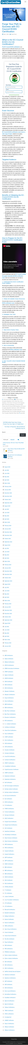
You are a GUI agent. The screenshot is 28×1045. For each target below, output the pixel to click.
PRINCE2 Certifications (10, 952)
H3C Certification (8, 828)
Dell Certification (8, 782)
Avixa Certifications (9, 701)
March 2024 (7, 561)
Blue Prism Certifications (10, 714)
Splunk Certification (9, 1004)
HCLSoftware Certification (10, 834)
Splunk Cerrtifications (9, 1000)
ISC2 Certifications (9, 883)
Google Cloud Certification (11, 821)
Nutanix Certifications (9, 922)
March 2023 (7, 600)
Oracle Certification (9, 932)
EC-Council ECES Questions (14, 406)
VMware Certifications (10, 1030)
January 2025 (8, 528)
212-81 (17, 399)
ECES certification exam (8, 303)
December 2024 (8, 532)
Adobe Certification (9, 658)
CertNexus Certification (10, 727)
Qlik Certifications (9, 965)
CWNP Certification (9, 772)
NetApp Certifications (9, 916)
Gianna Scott (14, 34)
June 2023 (7, 590)
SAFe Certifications (9, 968)
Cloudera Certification (10, 750)
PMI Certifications (9, 948)
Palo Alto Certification (9, 939)
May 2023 (7, 594)
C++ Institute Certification (10, 724)
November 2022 (8, 613)
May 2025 (7, 515)
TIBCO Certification (9, 1010)
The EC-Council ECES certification (11, 47)
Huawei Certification (9, 851)
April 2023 (7, 597)
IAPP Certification (9, 857)
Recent (12, 439)
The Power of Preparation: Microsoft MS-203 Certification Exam (15, 427)
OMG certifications (9, 925)
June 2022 (7, 629)
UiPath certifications (9, 1013)
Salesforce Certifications (10, 978)
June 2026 (7, 473)
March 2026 (7, 483)
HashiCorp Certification (10, 831)
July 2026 (7, 470)
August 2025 (7, 506)
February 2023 (8, 603)
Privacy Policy (14, 1039)
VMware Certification (9, 1027)
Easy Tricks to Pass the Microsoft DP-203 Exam (16, 449)
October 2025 (8, 499)
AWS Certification (8, 704)
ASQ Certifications (9, 688)
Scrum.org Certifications (10, 991)
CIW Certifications (9, 746)
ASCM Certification (9, 678)
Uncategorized (8, 1017)
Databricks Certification (10, 776)
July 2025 (7, 509)
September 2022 (8, 620)
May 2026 (7, 476)
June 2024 (7, 551)
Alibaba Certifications (9, 662)
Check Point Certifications (10, 730)
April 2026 (7, 480)
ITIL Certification (8, 893)
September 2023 (8, 581)
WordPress (20, 1043)
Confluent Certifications (10, 759)
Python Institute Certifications (11, 958)
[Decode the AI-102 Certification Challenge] (5, 456)
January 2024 (8, 568)
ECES (18, 408)
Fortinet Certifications (9, 812)
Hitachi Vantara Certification (11, 838)
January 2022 (8, 646)
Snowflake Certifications (10, 997)
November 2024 (8, 535)
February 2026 (8, 486)
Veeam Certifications (9, 1023)
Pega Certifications (9, 942)
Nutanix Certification (9, 919)
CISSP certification (9, 737)
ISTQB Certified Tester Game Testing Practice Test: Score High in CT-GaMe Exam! (13, 423)
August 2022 (7, 623)
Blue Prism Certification (10, 711)
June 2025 (7, 512)
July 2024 (7, 548)
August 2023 (7, 584)
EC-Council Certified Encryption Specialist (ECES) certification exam (14, 276)
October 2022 (8, 616)
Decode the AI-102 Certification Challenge (15, 455)
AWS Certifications (9, 707)
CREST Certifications (9, 763)
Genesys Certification (9, 815)
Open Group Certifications (11, 929)
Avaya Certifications (9, 697)
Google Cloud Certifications (11, 825)
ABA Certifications (9, 655)
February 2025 (8, 525)
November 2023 (8, 574)
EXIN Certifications (9, 802)
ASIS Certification (9, 681)
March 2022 (7, 639)
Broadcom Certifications (10, 717)
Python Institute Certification (11, 955)
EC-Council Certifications (9, 399)
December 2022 (8, 610)
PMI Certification (8, 945)
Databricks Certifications (10, 779)
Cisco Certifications (9, 733)
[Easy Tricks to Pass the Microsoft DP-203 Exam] (5, 450)
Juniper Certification (9, 896)
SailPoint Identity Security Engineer (13, 971)
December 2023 (8, 571)
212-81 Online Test (15, 401)
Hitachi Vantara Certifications (11, 841)
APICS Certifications (9, 665)
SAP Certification (8, 981)
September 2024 (8, 541)
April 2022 (7, 636)
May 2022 (7, 633)
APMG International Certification (12, 668)
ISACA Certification (9, 877)
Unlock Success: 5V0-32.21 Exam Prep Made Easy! (13, 443)
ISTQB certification (9, 886)
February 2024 (8, 564)
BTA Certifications (9, 720)
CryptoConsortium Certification (12, 769)
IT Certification (8, 890)
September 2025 (8, 502)
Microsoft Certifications (10, 909)
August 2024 (7, 545)
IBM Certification (8, 867)
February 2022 (8, 643)
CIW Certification (8, 743)
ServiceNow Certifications (10, 994)
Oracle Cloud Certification (10, 935)
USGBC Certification (9, 1020)
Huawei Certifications (9, 854)
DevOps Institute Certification (11, 789)
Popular (5, 439)
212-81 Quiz (9, 402)
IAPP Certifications (9, 860)
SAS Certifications (9, 987)
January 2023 (8, 607)
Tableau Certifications (10, 1007)
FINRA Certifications (9, 808)
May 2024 (7, 555)
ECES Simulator (8, 409)
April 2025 (7, 519)
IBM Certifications (9, 870)
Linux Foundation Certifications (12, 899)
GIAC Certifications (9, 818)
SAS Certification (8, 984)
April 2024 (7, 558)
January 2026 (8, 489)
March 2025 (7, 522)
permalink (23, 413)
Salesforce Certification (10, 974)
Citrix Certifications (9, 740)
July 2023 (7, 587)
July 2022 (7, 626)
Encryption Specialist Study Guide (12, 413)
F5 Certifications (8, 805)
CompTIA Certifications (10, 756)
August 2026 (7, 467)
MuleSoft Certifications (10, 912)
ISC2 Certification (9, 880)
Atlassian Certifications (10, 694)
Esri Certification (8, 798)
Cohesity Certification (9, 753)
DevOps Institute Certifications (11, 792)
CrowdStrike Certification (10, 766)
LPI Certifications (8, 906)
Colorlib (11, 1043)
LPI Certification (8, 903)
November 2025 (8, 496)
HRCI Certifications (9, 847)
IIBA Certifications (9, 873)
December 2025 (8, 493)
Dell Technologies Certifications (12, 785)
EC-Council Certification (10, 404)
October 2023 (8, 577)
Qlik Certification (8, 961)
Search (4, 432)
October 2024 (8, 538)
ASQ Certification (8, 684)
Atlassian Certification (9, 691)
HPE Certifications (9, 844)
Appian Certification (9, 675)
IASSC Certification (9, 864)
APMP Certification (9, 671)
